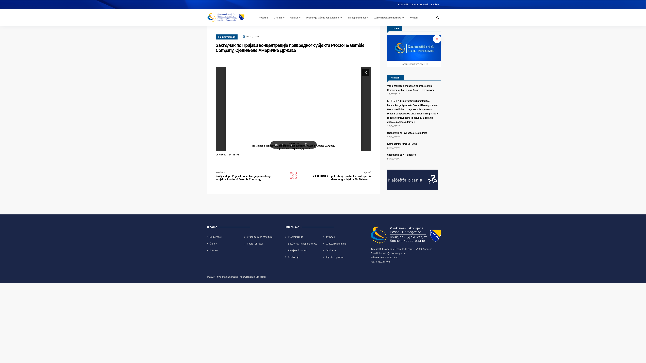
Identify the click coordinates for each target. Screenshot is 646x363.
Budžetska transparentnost (302, 243)
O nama (278, 17)
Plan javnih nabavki (298, 250)
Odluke (294, 17)
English (435, 4)
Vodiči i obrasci (255, 243)
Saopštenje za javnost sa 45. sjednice (407, 133)
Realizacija (293, 257)
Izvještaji (330, 237)
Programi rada (295, 237)
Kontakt (414, 17)
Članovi (213, 243)
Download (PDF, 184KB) (228, 154)
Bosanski (403, 4)
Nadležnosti (215, 237)
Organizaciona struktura (260, 237)
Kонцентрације (226, 37)
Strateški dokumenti (336, 243)
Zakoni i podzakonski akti (387, 17)
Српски (414, 4)
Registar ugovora (335, 257)
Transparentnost (357, 17)
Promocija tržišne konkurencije (322, 17)
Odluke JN (331, 250)
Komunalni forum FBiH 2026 (402, 144)
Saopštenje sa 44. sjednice (401, 154)
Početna (263, 17)
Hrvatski (424, 4)
